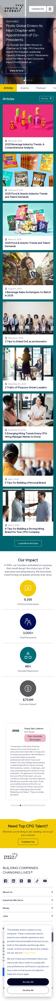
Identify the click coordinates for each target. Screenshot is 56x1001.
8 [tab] (27, 791)
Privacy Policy (29, 952)
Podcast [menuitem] (41, 88)
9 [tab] (29, 791)
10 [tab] (31, 791)
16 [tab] (44, 791)
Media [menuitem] (6, 894)
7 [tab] (24, 791)
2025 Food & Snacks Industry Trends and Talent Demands (28, 177)
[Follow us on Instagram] (29, 867)
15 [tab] (42, 791)
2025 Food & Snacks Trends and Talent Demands (28, 226)
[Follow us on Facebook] (5, 867)
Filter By (44, 98)
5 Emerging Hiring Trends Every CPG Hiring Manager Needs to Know (28, 417)
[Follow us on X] (21, 867)
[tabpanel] (28, 44)
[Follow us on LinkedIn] (13, 867)
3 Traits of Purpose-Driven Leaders (28, 369)
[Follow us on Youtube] (45, 867)
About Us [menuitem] (7, 878)
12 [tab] (35, 791)
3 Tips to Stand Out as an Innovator (28, 323)
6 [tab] (22, 791)
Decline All (28, 990)
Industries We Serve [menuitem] (13, 886)
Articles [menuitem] (8, 88)
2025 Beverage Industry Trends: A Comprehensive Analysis (28, 128)
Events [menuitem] (25, 88)
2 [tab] (26, 80)
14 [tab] (40, 791)
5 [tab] (20, 791)
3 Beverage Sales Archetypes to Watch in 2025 (28, 275)
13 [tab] (37, 791)
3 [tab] (29, 80)
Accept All (28, 981)
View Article (17, 70)
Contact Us (38, 8)
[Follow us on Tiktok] (37, 867)
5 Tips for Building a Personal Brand (28, 465)
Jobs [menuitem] (5, 902)
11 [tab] (33, 791)
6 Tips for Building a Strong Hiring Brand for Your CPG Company (28, 512)
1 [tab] (24, 80)
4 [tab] (31, 80)
